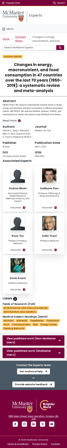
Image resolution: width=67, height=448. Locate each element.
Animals (8, 320)
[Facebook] (15, 424)
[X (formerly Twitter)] (42, 424)
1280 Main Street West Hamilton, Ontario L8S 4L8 (33, 417)
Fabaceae (53, 320)
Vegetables (37, 320)
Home (6, 39)
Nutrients (22, 320)
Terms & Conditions (18, 443)
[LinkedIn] (33, 424)
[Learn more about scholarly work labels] (15, 299)
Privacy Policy (39, 443)
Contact (55, 443)
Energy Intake (49, 324)
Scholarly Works (20, 39)
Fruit (6, 324)
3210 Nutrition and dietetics (20, 311)
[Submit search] (60, 47)
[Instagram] (24, 424)
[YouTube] (51, 424)
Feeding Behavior (14, 328)
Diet (35, 324)
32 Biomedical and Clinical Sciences (25, 308)
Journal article (12, 56)
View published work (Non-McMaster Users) (31, 340)
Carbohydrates (21, 324)
